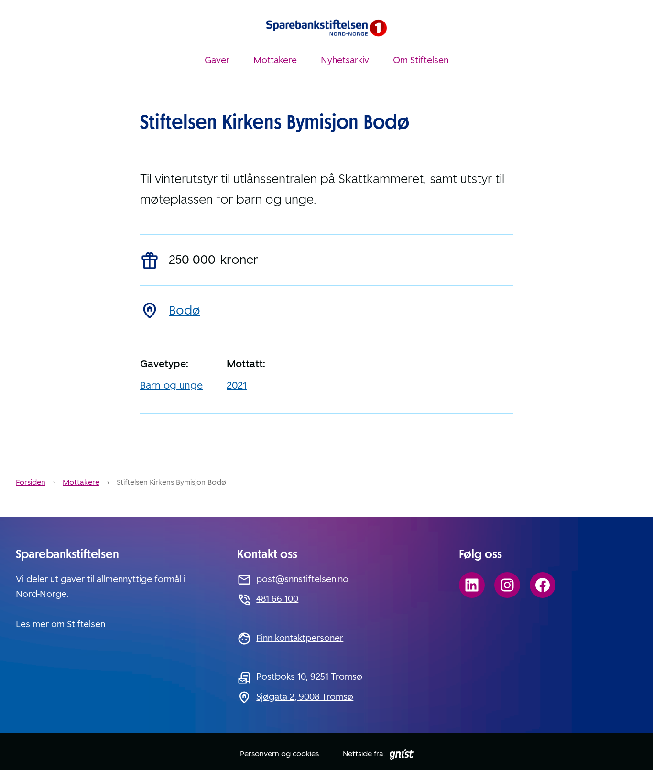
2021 (237, 385)
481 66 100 (277, 599)
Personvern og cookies (279, 753)
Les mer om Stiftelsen (60, 624)
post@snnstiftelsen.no (302, 579)
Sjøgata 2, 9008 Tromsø (304, 697)
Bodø (184, 310)
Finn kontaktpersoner (299, 638)
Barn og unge (171, 385)
